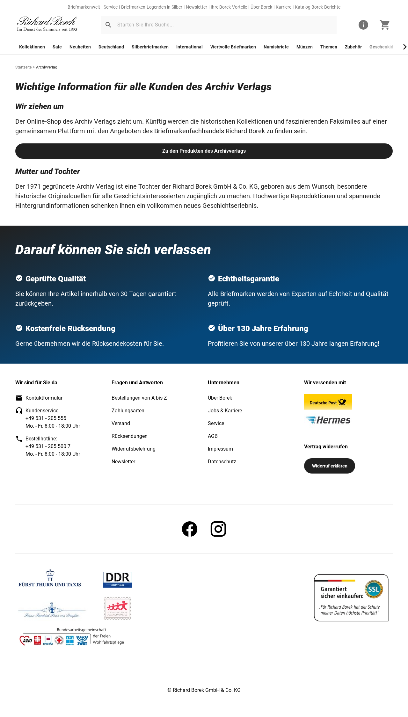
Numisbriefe (276, 46)
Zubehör (353, 46)
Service (111, 7)
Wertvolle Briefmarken (233, 46)
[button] (108, 25)
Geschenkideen (385, 46)
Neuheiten (80, 46)
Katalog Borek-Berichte (317, 7)
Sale (57, 46)
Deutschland (111, 46)
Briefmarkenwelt (84, 7)
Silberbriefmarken (150, 46)
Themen (328, 46)
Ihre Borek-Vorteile (229, 7)
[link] (47, 25)
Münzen (304, 46)
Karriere (283, 7)
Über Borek (261, 7)
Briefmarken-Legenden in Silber (151, 7)
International (189, 46)
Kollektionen (32, 46)
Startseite (23, 67)
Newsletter (196, 7)
